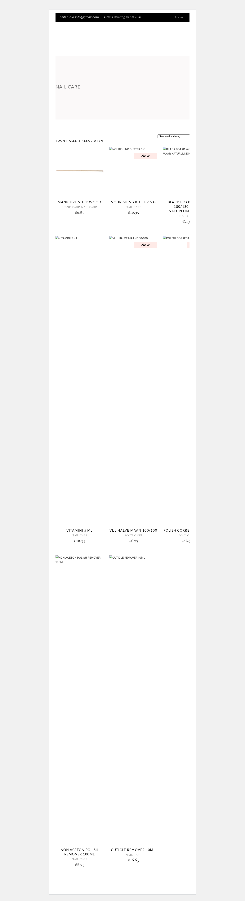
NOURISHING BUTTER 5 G (133, 202)
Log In (179, 17)
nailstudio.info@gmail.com (79, 17)
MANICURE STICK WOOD (79, 202)
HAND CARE (71, 207)
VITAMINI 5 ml (79, 530)
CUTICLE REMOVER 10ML (133, 850)
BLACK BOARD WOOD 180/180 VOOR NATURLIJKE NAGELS (187, 207)
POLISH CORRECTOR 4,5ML (187, 530)
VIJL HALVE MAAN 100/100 (133, 530)
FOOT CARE (133, 535)
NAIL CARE (89, 207)
